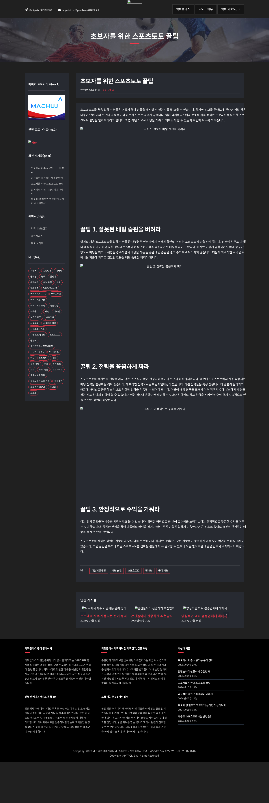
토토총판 (58, 381)
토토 (32, 369)
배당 (47, 311)
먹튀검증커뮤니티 (38, 294)
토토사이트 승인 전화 (40, 381)
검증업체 (47, 270)
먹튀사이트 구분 (37, 299)
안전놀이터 (54, 352)
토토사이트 (58, 369)
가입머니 (34, 270)
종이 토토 (57, 363)
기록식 (59, 270)
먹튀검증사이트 (50, 288)
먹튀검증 (34, 288)
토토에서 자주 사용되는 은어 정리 (103, 616)
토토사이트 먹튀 (37, 375)
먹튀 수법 (54, 305)
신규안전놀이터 (37, 352)
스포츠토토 (133, 570)
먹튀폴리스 (37, 236)
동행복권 (34, 282)
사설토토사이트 (37, 328)
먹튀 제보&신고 (39, 228)
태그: (83, 570)
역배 (54, 358)
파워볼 (53, 387)
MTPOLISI (130, 755)
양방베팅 (43, 358)
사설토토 (34, 323)
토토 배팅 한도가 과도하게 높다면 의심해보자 (47, 201)
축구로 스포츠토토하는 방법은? (194, 716)
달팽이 (53, 276)
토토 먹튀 (43, 369)
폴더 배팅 (163, 570)
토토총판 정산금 (37, 387)
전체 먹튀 (34, 363)
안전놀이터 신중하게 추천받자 (152, 616)
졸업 (46, 363)
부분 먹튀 (50, 317)
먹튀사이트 (56, 294)
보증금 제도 (35, 317)
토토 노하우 (108, 90)
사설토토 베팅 (49, 323)
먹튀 (59, 282)
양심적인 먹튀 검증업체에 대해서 (204, 616)
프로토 (33, 392)
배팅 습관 (117, 570)
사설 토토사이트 (37, 334)
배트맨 (57, 311)
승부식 (33, 340)
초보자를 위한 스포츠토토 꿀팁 (47, 183)
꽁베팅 (33, 276)
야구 (32, 358)
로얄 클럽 (47, 282)
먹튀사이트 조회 (37, 305)
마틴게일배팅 (98, 570)
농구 (43, 276)
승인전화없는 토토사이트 (41, 346)
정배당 (148, 570)
